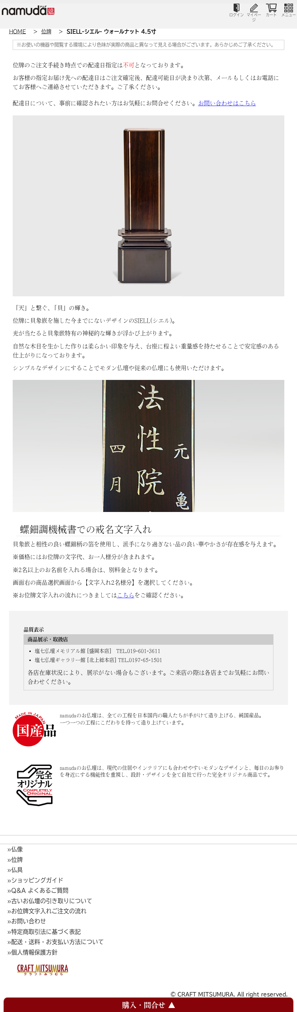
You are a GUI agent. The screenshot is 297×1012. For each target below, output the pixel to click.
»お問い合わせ (26, 921)
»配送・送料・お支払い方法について (55, 942)
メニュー (288, 15)
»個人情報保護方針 (32, 952)
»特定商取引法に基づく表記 (44, 932)
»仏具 (15, 870)
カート (271, 15)
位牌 (46, 31)
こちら (125, 595)
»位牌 (15, 860)
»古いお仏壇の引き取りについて (49, 901)
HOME (17, 31)
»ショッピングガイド (35, 880)
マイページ (254, 17)
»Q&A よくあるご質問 (37, 890)
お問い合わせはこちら (227, 103)
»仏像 (15, 849)
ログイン (236, 15)
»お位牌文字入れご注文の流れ (47, 911)
